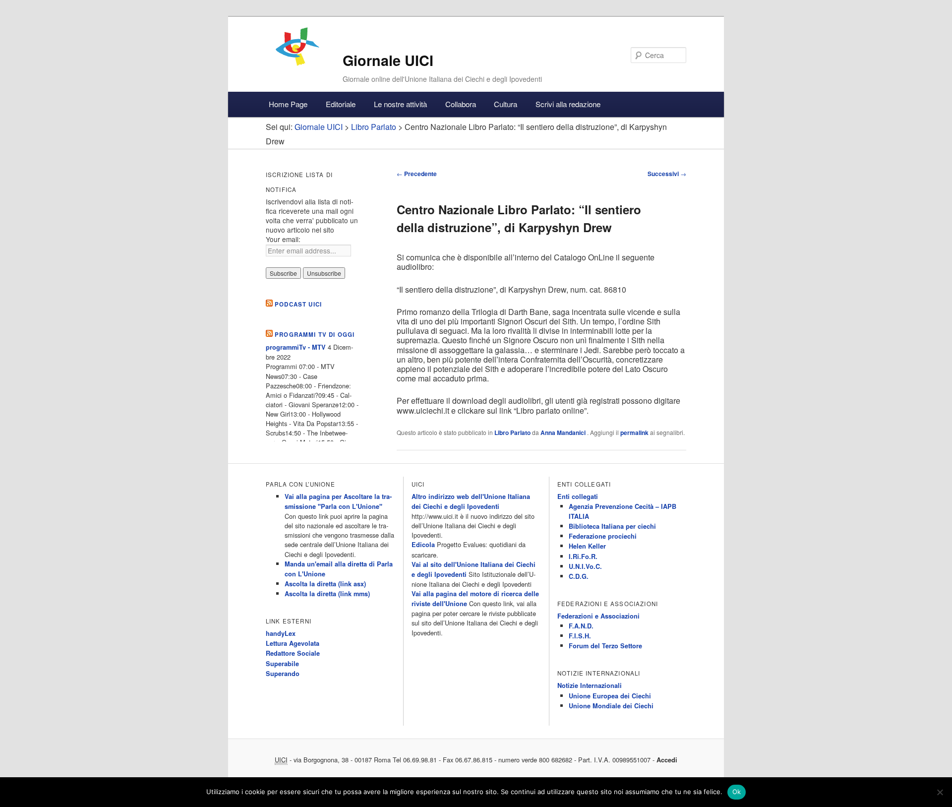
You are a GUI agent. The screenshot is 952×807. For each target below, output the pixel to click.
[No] (940, 792)
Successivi (667, 173)
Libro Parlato (512, 432)
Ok (736, 792)
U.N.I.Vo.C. (585, 566)
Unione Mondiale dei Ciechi (611, 705)
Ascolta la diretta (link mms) (327, 593)
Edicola (423, 544)
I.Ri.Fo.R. (583, 556)
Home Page (288, 104)
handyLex (281, 633)
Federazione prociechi (603, 536)
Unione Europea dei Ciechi (610, 695)
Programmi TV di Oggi (315, 334)
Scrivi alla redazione (568, 104)
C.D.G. (579, 576)
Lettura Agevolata (292, 643)
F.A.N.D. (581, 625)
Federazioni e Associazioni (598, 616)
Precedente (417, 173)
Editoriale (341, 104)
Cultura (505, 104)
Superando (282, 673)
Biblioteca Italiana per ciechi (612, 526)
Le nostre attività (400, 104)
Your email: (283, 239)
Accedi (666, 759)
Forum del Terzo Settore (605, 645)
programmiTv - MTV (296, 347)
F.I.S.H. (580, 635)
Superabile (282, 663)
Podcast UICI (298, 304)
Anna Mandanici (563, 432)
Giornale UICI (388, 60)
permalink (634, 432)
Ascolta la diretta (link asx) (325, 583)
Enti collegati (577, 496)
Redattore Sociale (293, 653)
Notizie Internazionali (589, 685)
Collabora (460, 104)
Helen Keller (587, 546)
